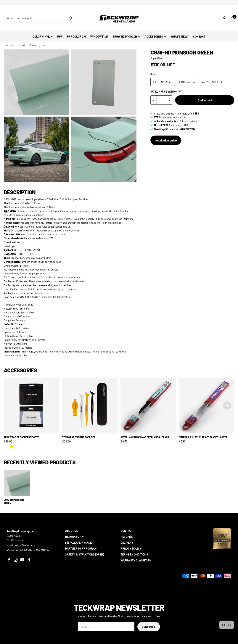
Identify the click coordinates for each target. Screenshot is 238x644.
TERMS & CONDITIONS (134, 554)
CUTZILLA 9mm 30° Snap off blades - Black (144, 437)
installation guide (166, 140)
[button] (227, 405)
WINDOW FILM (99, 36)
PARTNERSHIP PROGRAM (81, 548)
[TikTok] (29, 560)
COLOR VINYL (41, 36)
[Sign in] (224, 18)
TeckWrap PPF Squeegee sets (21, 437)
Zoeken (71, 18)
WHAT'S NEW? (180, 36)
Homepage (9, 45)
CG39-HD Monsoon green (14, 501)
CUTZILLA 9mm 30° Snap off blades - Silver (203, 437)
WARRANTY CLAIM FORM (135, 560)
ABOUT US (71, 530)
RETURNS (126, 536)
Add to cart (204, 100)
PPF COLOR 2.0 (76, 36)
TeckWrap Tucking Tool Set (78, 437)
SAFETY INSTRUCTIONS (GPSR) (84, 554)
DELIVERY (126, 542)
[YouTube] (22, 560)
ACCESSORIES (153, 36)
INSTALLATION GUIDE (78, 542)
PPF (59, 36)
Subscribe (148, 626)
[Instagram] (15, 560)
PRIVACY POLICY (131, 548)
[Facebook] (9, 560)
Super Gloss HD (158, 58)
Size (152, 74)
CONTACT (199, 36)
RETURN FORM (74, 536)
